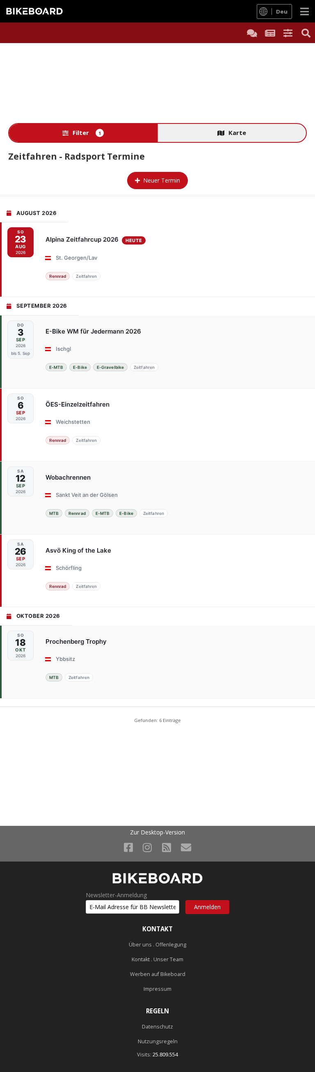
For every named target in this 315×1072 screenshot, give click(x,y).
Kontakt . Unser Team (157, 959)
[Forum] (252, 33)
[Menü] (304, 11)
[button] (288, 33)
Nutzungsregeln (158, 1041)
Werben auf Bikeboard (157, 974)
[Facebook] (128, 847)
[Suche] (306, 33)
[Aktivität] (270, 33)
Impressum (157, 988)
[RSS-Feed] (166, 847)
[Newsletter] (186, 847)
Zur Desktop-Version (157, 832)
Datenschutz (157, 1026)
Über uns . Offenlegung (157, 944)
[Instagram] (147, 847)
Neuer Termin (161, 180)
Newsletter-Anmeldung (116, 895)
